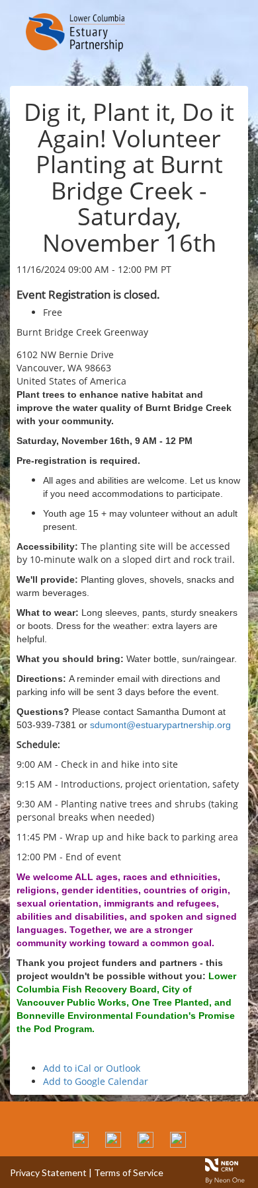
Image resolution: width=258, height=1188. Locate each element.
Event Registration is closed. (88, 294)
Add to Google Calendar (95, 1081)
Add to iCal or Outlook (91, 1068)
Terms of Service (128, 1172)
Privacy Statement (48, 1172)
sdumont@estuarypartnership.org (160, 725)
